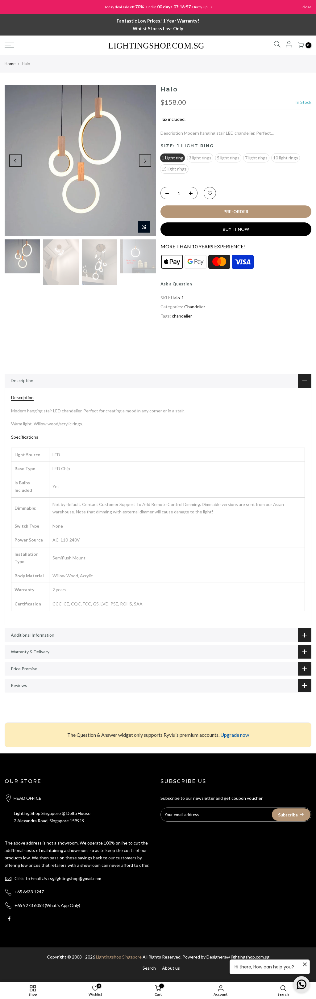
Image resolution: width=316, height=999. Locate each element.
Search (149, 968)
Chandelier (194, 306)
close (306, 7)
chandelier (182, 315)
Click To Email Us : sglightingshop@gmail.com (58, 878)
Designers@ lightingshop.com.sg (237, 956)
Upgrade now (234, 735)
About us (171, 968)
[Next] (145, 160)
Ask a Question (176, 283)
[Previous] (15, 160)
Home (10, 63)
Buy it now (236, 229)
